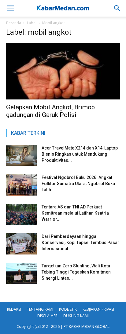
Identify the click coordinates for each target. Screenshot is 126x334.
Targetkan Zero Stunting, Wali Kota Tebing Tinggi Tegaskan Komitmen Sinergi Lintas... (76, 272)
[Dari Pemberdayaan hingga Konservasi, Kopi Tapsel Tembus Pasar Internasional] (21, 243)
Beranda (13, 22)
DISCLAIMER (47, 315)
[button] (117, 8)
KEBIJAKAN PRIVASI (98, 309)
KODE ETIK (68, 309)
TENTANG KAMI (40, 309)
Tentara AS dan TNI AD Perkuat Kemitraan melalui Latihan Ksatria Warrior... (75, 213)
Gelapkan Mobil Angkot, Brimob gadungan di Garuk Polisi (50, 110)
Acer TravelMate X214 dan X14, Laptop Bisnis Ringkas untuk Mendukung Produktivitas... (80, 154)
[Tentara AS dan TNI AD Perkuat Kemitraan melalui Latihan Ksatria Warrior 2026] (21, 214)
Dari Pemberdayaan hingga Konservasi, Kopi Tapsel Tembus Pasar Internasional (80, 242)
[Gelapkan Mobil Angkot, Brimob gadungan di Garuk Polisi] (63, 71)
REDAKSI (14, 309)
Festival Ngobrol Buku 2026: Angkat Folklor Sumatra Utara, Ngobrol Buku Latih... (78, 183)
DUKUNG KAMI (76, 315)
